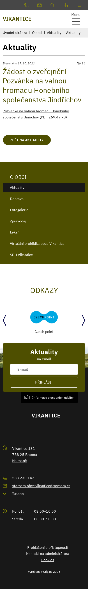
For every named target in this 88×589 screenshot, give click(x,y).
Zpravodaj (18, 221)
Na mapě (19, 460)
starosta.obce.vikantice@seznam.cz (41, 485)
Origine (47, 572)
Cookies (47, 560)
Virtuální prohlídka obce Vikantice (37, 243)
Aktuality (54, 32)
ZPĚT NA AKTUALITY (27, 140)
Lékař (14, 232)
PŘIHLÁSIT (44, 382)
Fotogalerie (19, 209)
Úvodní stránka (15, 32)
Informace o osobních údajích (53, 397)
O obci (37, 32)
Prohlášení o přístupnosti (47, 547)
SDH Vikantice (21, 254)
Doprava (17, 198)
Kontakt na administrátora (47, 553)
